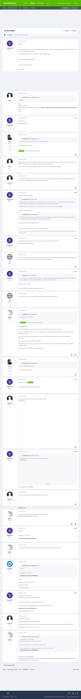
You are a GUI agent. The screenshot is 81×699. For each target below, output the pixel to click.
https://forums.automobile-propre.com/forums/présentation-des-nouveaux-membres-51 (59, 107)
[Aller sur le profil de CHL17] (10, 162)
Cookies (12, 696)
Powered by (73, 696)
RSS (16, 696)
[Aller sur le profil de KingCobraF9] (4, 35)
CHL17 (9, 166)
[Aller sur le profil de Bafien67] (10, 313)
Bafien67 (10, 317)
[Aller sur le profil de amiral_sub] (10, 178)
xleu (10, 261)
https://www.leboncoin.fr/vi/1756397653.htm (27, 608)
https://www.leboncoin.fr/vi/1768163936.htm (27, 538)
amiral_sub (9, 183)
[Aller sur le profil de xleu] (10, 257)
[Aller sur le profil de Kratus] (10, 137)
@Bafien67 (21, 150)
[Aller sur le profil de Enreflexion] (10, 564)
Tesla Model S (25, 34)
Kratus (9, 141)
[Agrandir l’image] (48, 460)
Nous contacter (6, 696)
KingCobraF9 (10, 34)
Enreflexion (9, 568)
